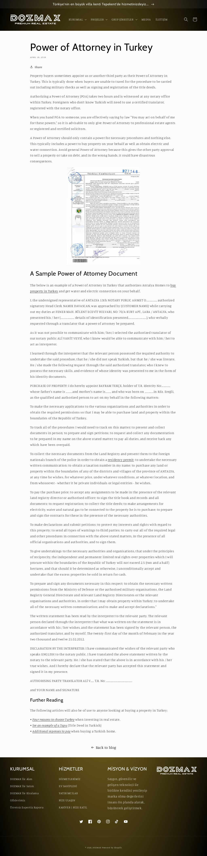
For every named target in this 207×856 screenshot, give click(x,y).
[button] (77, 19)
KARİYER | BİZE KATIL (73, 807)
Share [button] (38, 67)
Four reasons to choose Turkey (53, 719)
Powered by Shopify (112, 847)
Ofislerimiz (17, 800)
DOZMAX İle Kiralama (24, 793)
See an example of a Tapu (49, 725)
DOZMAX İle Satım (22, 786)
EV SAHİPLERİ (68, 786)
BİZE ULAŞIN (67, 800)
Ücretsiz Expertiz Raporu (26, 807)
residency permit (121, 460)
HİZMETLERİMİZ (69, 779)
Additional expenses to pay (51, 731)
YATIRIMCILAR (68, 793)
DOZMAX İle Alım (21, 779)
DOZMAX (97, 847)
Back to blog (106, 747)
